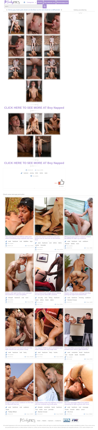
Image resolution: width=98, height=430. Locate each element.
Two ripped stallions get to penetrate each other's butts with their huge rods (49, 348)
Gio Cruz (70, 412)
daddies (26, 241)
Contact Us (58, 420)
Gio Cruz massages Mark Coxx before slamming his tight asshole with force (77, 403)
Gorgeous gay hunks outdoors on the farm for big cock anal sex (19, 403)
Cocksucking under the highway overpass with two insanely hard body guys (49, 403)
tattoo (52, 300)
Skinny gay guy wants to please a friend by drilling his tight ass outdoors (78, 237)
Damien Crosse (72, 300)
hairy (25, 352)
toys (31, 241)
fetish (36, 173)
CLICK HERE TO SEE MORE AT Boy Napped (34, 107)
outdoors (85, 241)
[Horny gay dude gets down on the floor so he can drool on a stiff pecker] (16, 23)
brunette (43, 245)
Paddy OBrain (12, 412)
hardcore (26, 173)
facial (80, 352)
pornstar (51, 409)
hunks (55, 352)
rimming (81, 297)
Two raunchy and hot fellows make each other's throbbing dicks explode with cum (19, 237)
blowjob (10, 297)
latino (60, 243)
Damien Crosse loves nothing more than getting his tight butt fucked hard (78, 293)
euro (77, 243)
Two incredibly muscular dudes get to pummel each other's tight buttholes (77, 348)
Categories (30, 2)
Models (40, 2)
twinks (41, 173)
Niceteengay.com (62, 2)
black (36, 300)
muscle (71, 354)
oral (21, 241)
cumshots (75, 352)
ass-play (40, 297)
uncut (83, 409)
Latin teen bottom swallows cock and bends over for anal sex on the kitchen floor (47, 238)
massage (85, 407)
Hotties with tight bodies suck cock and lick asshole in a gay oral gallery (18, 293)
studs (46, 173)
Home (38, 420)
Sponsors (50, 420)
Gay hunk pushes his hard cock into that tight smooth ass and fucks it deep (18, 348)
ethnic (55, 243)
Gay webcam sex (49, 2)
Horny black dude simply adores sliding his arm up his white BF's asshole (48, 293)
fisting (50, 297)
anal (9, 241)
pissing (32, 173)
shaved (67, 243)
